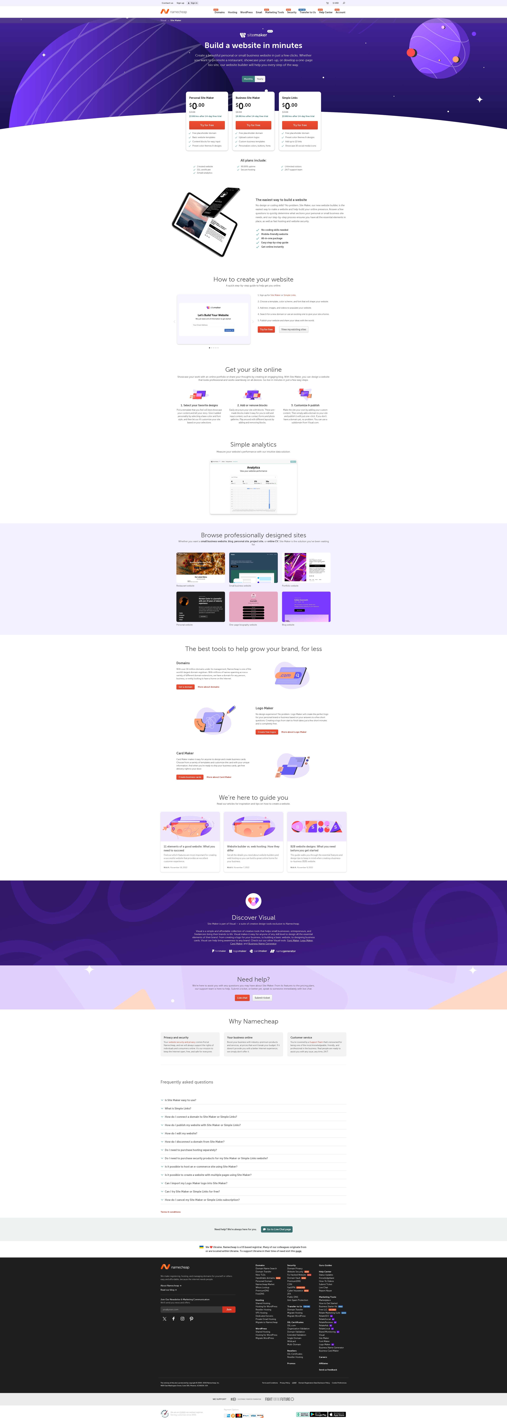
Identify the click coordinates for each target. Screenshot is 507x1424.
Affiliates (323, 1363)
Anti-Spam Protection (297, 1300)
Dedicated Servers (264, 1316)
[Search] (343, 3)
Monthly (248, 79)
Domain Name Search (266, 1268)
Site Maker (276, 295)
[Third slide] (213, 347)
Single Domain (294, 1338)
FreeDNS (260, 1294)
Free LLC (327, 1309)
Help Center (325, 12)
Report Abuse (325, 1291)
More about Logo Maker (294, 732)
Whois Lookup (262, 1287)
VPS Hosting (261, 1313)
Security (291, 12)
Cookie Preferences (339, 1383)
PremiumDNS (262, 1291)
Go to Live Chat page (279, 1229)
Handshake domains (268, 1278)
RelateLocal (326, 1328)
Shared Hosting (263, 1303)
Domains (219, 12)
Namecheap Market (265, 1284)
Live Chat (323, 1287)
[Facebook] (173, 1319)
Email (259, 12)
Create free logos (267, 732)
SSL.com (291, 1325)
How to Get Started (328, 1303)
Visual (322, 1335)
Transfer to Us (307, 12)
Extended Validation (296, 1335)
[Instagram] (182, 1319)
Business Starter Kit (330, 1306)
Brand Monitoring (329, 1332)
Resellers (292, 1351)
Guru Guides (325, 1265)
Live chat (242, 997)
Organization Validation (298, 1328)
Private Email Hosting (266, 1319)
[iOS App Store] (337, 1414)
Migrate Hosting (294, 1313)
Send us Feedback (328, 1369)
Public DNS (292, 1297)
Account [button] (340, 12)
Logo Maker (306, 940)
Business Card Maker (329, 1351)
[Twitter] (164, 1319)
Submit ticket (262, 997)
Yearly (260, 79)
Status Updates (326, 1275)
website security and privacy (182, 1042)
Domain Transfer (263, 1272)
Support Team (316, 1042)
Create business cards (190, 777)
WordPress (246, 12)
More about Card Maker (219, 777)
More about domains (208, 687)
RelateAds (325, 1325)
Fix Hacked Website (299, 1275)
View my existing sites (293, 329)
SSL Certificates (295, 1322)
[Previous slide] (174, 321)
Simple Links (290, 295)
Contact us (167, 3)
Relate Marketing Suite (332, 1313)
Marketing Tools (274, 12)
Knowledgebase (326, 1278)
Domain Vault (296, 1278)
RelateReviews (327, 1322)
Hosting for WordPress (266, 1306)
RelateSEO (325, 1316)
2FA (289, 1294)
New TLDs (260, 1275)
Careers (323, 1357)
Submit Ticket (325, 1284)
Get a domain (185, 687)
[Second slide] (211, 347)
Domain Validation (296, 1332)
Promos (291, 1363)
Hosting (232, 12)
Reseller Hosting (263, 1309)
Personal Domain (264, 1281)
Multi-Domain (294, 1344)
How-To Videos (326, 1281)
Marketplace (325, 1300)
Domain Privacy (294, 1268)
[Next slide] (253, 321)
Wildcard (291, 1341)
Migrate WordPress (265, 1338)
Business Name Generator (262, 943)
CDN (289, 1284)
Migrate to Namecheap (267, 1322)
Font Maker (293, 940)
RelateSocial (326, 1319)
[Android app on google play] (319, 1414)
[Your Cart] (327, 3)
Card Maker (236, 943)
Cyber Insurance (297, 1291)
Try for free (207, 125)
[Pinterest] (191, 1319)
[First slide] (209, 347)
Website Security (298, 1272)
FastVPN (296, 1287)
